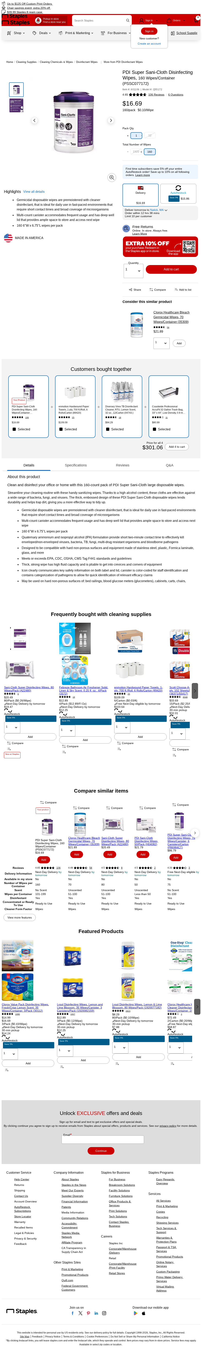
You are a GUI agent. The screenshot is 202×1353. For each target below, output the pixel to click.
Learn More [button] (139, 233)
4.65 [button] (125, 94)
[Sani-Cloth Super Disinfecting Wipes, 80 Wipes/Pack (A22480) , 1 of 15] (30, 654)
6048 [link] (185, 697)
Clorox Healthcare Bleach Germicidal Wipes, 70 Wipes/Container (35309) (171, 317)
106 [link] (27, 417)
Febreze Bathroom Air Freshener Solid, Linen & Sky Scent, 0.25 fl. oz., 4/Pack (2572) (83, 690)
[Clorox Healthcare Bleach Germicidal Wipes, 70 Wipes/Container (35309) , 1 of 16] (84, 824)
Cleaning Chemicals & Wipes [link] (56, 61)
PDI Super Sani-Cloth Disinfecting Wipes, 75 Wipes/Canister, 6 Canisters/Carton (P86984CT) (181, 841)
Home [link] (9, 61)
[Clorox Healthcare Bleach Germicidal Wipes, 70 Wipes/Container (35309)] (136, 325)
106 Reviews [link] (156, 94)
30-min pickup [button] (178, 710)
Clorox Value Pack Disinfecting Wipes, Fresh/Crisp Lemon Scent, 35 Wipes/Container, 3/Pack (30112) (25, 1007)
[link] (51, 4)
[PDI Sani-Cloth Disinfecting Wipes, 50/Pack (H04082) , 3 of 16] (151, 824)
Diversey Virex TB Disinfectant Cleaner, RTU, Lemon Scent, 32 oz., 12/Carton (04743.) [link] (121, 409)
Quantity (133, 262)
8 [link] (18, 694)
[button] (128, 20)
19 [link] (74, 697)
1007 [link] (72, 1014)
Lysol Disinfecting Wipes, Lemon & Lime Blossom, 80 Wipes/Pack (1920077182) (137, 1006)
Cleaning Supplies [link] (26, 61)
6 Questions (175, 94)
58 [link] (168, 327)
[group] (30, 690)
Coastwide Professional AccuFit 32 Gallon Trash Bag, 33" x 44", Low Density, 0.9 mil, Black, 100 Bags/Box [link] (168, 409)
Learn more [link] (142, 175)
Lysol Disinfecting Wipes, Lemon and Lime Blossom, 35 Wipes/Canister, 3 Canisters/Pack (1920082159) (80, 1007)
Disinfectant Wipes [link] (87, 61)
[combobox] (102, 20)
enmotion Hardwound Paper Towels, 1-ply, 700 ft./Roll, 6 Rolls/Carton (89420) (138, 689)
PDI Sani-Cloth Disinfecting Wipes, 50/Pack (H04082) (146, 841)
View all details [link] (34, 191)
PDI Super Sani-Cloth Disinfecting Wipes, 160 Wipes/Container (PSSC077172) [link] (24, 409)
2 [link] (155, 867)
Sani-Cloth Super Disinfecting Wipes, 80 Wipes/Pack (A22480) (29, 689)
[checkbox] (28, 429)
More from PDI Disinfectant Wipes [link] (123, 61)
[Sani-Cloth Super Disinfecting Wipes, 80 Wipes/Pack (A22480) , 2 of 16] (117, 824)
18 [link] (120, 417)
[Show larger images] (112, 177)
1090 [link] (17, 1014)
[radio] (141, 193)
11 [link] (167, 417)
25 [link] (73, 417)
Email (67, 1135)
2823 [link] (128, 1011)
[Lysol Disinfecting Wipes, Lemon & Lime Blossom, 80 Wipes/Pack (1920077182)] (138, 971)
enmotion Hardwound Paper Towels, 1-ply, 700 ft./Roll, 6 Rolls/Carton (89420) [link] (74, 409)
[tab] (28, 465)
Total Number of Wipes (137, 144)
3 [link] (189, 867)
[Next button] (111, 120)
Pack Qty (128, 128)
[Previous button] (34, 120)
